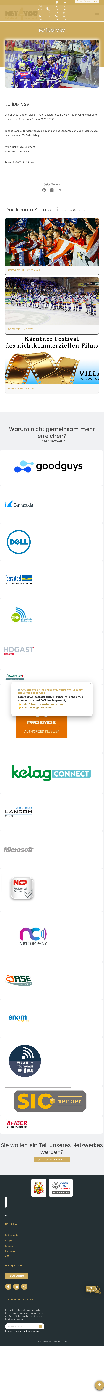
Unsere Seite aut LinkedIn (16, 1287)
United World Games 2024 (24, 270)
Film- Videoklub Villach (21, 388)
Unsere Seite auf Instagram (24, 1287)
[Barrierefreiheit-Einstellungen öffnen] (99, 1385)
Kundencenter (16, 1276)
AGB (7, 1256)
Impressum (10, 1246)
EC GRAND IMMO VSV (20, 329)
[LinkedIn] (52, 190)
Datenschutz (11, 1251)
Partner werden (12, 1235)
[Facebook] (44, 190)
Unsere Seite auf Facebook (8, 1287)
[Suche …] (7, 3)
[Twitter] (60, 190)
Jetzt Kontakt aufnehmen (52, 1160)
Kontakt (8, 1241)
